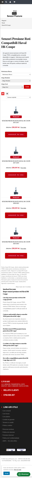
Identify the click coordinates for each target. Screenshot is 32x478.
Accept (6, 473)
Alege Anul (4, 84)
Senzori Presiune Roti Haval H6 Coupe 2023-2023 (16, 242)
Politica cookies (7, 425)
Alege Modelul (5, 78)
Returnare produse (8, 429)
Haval (3, 23)
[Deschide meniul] (2, 2)
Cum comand (7, 411)
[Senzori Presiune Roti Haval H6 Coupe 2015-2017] (16, 110)
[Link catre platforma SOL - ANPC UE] (21, 450)
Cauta (27, 86)
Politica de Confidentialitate (11, 438)
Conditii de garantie (8, 419)
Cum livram (6, 413)
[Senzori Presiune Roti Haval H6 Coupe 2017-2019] (16, 150)
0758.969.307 (9, 395)
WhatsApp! (25, 474)
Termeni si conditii (8, 422)
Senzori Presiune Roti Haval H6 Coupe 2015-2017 (16, 121)
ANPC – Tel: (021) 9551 (10, 441)
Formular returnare (8, 435)
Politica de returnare (9, 432)
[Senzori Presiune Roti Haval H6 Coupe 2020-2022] (16, 191)
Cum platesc (6, 416)
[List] (7, 93)
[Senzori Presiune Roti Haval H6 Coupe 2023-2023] (16, 231)
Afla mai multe (17, 469)
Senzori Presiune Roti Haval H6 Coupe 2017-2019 (16, 162)
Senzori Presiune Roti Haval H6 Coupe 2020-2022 (16, 202)
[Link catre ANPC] (11, 450)
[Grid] (2, 93)
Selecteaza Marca (6, 71)
